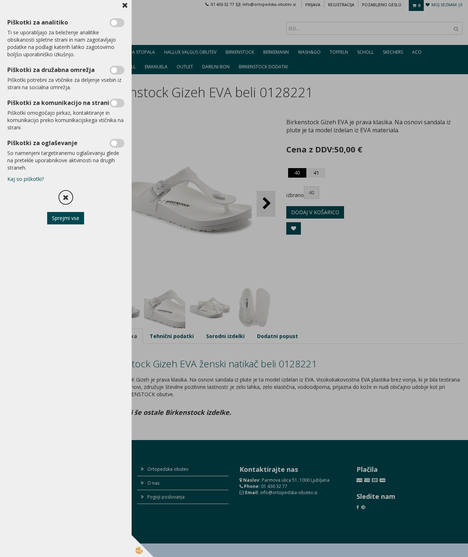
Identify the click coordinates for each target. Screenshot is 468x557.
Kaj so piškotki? (25, 178)
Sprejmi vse (66, 218)
